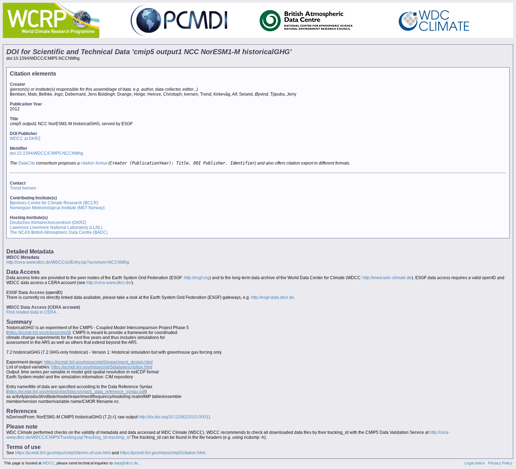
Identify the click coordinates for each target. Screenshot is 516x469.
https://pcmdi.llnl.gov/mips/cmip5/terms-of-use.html (63, 452)
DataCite (26, 163)
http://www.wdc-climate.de (387, 277)
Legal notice (474, 463)
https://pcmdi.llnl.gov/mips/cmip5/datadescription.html (101, 367)
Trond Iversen (23, 188)
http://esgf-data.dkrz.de (272, 297)
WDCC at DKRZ (25, 138)
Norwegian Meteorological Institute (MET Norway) (57, 207)
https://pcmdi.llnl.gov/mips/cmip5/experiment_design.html (98, 362)
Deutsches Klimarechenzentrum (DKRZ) (48, 222)
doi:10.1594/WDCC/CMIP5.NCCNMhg (46, 153)
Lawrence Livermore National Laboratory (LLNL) (56, 227)
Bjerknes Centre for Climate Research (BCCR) (54, 202)
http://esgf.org (197, 277)
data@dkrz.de (126, 463)
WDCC (48, 463)
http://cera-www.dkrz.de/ (109, 282)
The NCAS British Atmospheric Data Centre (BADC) (59, 232)
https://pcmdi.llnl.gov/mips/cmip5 (38, 332)
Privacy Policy (500, 463)
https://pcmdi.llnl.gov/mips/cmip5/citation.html (162, 452)
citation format (94, 163)
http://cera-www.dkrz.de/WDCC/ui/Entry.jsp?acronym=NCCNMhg (67, 262)
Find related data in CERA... (32, 312)
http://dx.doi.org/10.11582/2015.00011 (175, 417)
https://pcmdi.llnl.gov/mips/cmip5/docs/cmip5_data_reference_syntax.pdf (76, 391)
